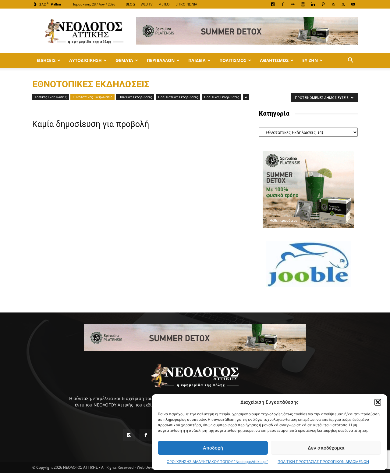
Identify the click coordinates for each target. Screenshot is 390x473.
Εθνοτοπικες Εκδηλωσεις (92, 97)
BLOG (130, 4)
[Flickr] (292, 4)
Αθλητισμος (274, 60)
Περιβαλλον (161, 60)
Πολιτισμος (232, 60)
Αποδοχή (213, 448)
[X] (343, 4)
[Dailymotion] (272, 4)
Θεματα (124, 60)
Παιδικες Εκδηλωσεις (135, 97)
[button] (378, 402)
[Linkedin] (312, 4)
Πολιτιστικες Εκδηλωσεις (178, 97)
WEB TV (147, 4)
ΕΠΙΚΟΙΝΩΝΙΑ (186, 4)
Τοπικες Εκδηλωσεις (50, 97)
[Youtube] (353, 4)
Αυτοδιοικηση (85, 60)
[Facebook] (282, 4)
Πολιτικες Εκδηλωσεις (221, 97)
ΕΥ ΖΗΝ (310, 60)
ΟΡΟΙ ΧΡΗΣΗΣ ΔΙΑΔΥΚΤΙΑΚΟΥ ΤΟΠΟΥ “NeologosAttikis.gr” (217, 461)
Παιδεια (197, 60)
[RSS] (333, 4)
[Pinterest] (323, 4)
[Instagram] (302, 4)
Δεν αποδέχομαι (326, 448)
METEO (164, 4)
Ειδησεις (46, 60)
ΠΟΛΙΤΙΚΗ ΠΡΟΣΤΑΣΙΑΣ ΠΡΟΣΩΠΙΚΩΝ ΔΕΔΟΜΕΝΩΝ (323, 461)
